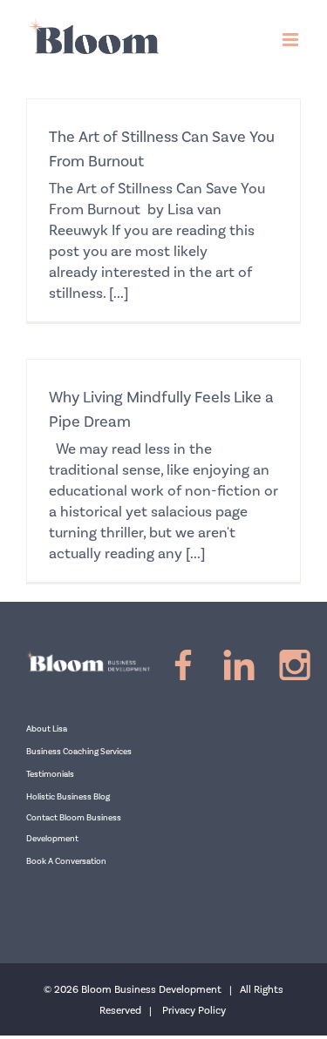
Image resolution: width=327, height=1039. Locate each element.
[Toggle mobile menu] (292, 39)
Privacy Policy (194, 1010)
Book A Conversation (66, 861)
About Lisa (46, 729)
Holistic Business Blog (68, 797)
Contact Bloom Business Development (73, 828)
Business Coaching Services (79, 751)
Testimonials (50, 774)
